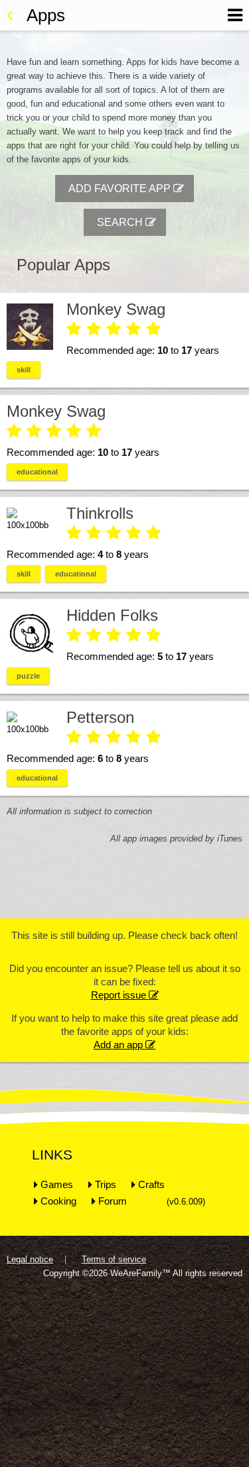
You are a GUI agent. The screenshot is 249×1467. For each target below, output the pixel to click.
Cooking (58, 1201)
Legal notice (30, 1259)
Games (57, 1184)
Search (126, 222)
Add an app (124, 1044)
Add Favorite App (126, 188)
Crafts (151, 1184)
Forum (112, 1201)
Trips (105, 1184)
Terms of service (114, 1259)
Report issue (125, 995)
